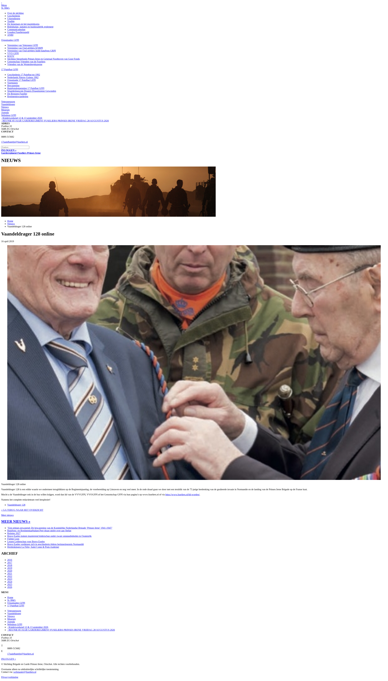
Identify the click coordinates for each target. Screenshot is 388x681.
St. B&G (5, 8)
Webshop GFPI (8, 115)
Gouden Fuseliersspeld (18, 32)
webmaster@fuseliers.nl (24, 672)
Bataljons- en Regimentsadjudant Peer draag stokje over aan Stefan (39, 530)
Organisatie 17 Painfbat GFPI (21, 80)
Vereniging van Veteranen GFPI (22, 45)
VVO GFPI (13, 53)
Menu (4, 5)
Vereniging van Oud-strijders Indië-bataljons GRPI (31, 50)
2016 (9, 560)
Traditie (11, 21)
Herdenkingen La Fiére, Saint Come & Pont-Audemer (33, 547)
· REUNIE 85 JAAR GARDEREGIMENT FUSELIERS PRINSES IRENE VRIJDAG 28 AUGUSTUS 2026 (55, 120)
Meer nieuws (7, 515)
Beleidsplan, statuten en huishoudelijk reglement (30, 26)
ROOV (10, 56)
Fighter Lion (13, 538)
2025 (9, 584)
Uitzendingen (13, 18)
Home (10, 221)
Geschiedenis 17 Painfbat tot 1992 (23, 74)
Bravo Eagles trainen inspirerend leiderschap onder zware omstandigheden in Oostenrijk (49, 536)
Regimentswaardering (17, 96)
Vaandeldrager (8, 104)
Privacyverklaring (9, 677)
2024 (9, 581)
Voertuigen (12, 83)
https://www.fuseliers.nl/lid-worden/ (182, 494)
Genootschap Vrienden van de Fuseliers (26, 61)
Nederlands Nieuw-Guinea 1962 (22, 77)
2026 (9, 587)
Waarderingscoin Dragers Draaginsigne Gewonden (31, 91)
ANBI (10, 35)
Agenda (5, 112)
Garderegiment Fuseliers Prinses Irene (21, 153)
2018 (9, 565)
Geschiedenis (13, 16)
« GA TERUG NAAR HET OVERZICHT (22, 510)
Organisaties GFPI (10, 40)
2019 (9, 568)
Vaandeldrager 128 (16, 505)
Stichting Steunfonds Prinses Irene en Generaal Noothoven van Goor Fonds (43, 59)
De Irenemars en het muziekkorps (23, 24)
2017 (9, 562)
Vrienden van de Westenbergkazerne (24, 64)
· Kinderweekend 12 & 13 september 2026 (21, 118)
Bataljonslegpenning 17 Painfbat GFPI (25, 88)
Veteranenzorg (8, 101)
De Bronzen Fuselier (17, 93)
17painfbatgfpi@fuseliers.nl (14, 142)
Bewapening (13, 85)
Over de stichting (15, 13)
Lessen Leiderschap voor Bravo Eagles (26, 541)
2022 (9, 576)
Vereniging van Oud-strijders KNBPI (25, 48)
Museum (5, 109)
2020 (9, 570)
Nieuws (5, 107)
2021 (9, 573)
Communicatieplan (16, 29)
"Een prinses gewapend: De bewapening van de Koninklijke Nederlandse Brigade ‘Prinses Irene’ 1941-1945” (59, 528)
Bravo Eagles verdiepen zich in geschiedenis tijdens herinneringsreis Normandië (45, 544)
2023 (9, 579)
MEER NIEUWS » (15, 521)
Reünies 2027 (13, 533)
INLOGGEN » (8, 150)
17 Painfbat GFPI (9, 69)
